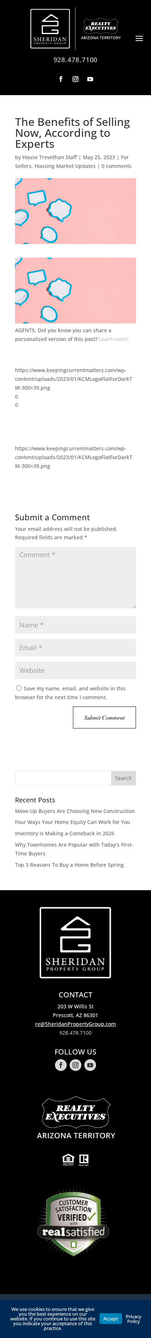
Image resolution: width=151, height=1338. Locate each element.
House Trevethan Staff (49, 157)
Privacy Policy (133, 1318)
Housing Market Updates (65, 165)
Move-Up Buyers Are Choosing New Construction (75, 810)
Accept (110, 1318)
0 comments (117, 165)
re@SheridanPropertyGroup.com (75, 1023)
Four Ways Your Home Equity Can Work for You (72, 821)
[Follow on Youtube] (90, 79)
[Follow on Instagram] (75, 79)
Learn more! (114, 339)
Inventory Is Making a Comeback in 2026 (64, 833)
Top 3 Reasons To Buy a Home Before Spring (69, 864)
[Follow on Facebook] (61, 79)
